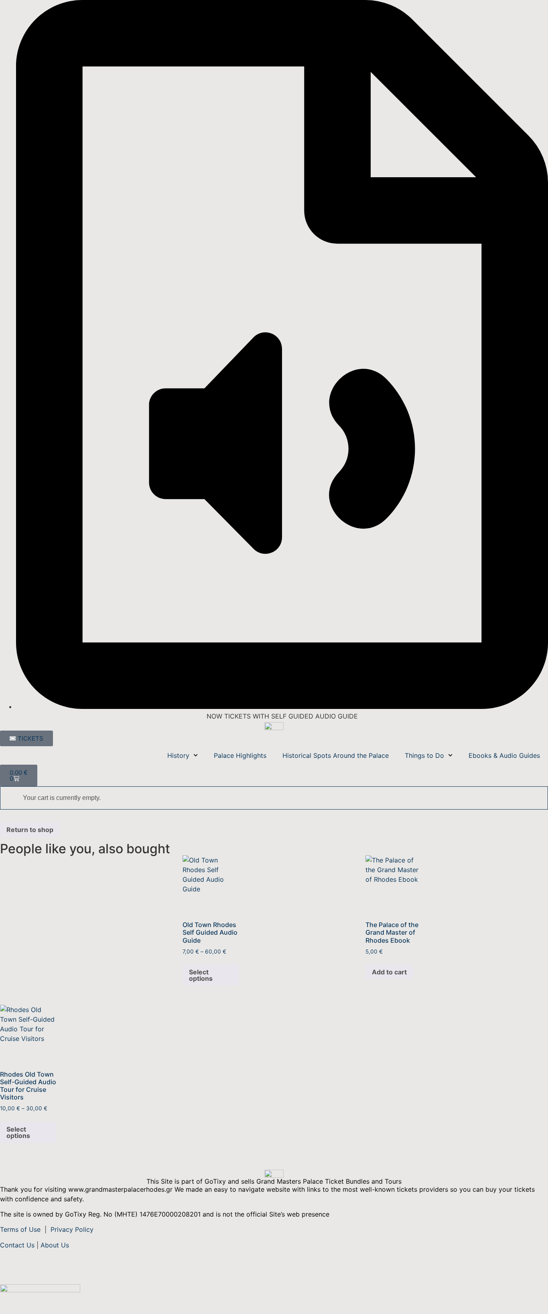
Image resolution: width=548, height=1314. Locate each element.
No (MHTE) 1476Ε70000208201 (152, 1214)
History (178, 755)
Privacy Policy (72, 1229)
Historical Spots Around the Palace (335, 755)
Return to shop (29, 830)
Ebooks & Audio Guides (504, 755)
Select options (201, 975)
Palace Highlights (240, 755)
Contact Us (17, 1245)
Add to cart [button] (389, 972)
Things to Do (424, 755)
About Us (55, 1245)
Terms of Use (21, 1229)
